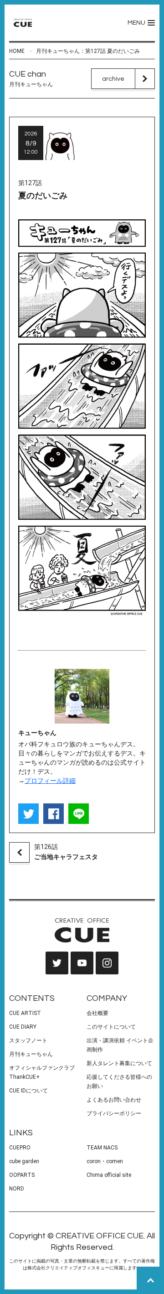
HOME (17, 51)
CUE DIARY (22, 1027)
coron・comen (105, 1161)
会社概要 (97, 1013)
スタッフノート (28, 1040)
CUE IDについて (28, 1090)
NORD (16, 1188)
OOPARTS (22, 1175)
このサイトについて (111, 1027)
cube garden (24, 1161)
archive (113, 79)
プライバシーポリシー (114, 1113)
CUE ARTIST (25, 1013)
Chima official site (109, 1175)
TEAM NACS (102, 1147)
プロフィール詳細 (50, 780)
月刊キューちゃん (31, 1054)
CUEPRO (20, 1147)
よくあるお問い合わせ (114, 1100)
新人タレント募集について (119, 1063)
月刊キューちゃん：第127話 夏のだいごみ (88, 51)
